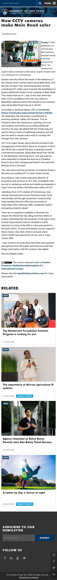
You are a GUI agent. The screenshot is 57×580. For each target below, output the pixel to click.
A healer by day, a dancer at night (24, 492)
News (5, 296)
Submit (45, 538)
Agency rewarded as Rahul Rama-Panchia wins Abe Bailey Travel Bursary (27, 440)
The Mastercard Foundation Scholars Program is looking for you (25, 332)
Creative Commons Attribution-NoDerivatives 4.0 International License (25, 265)
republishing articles (28, 273)
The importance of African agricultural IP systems (28, 386)
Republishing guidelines (28, 577)
